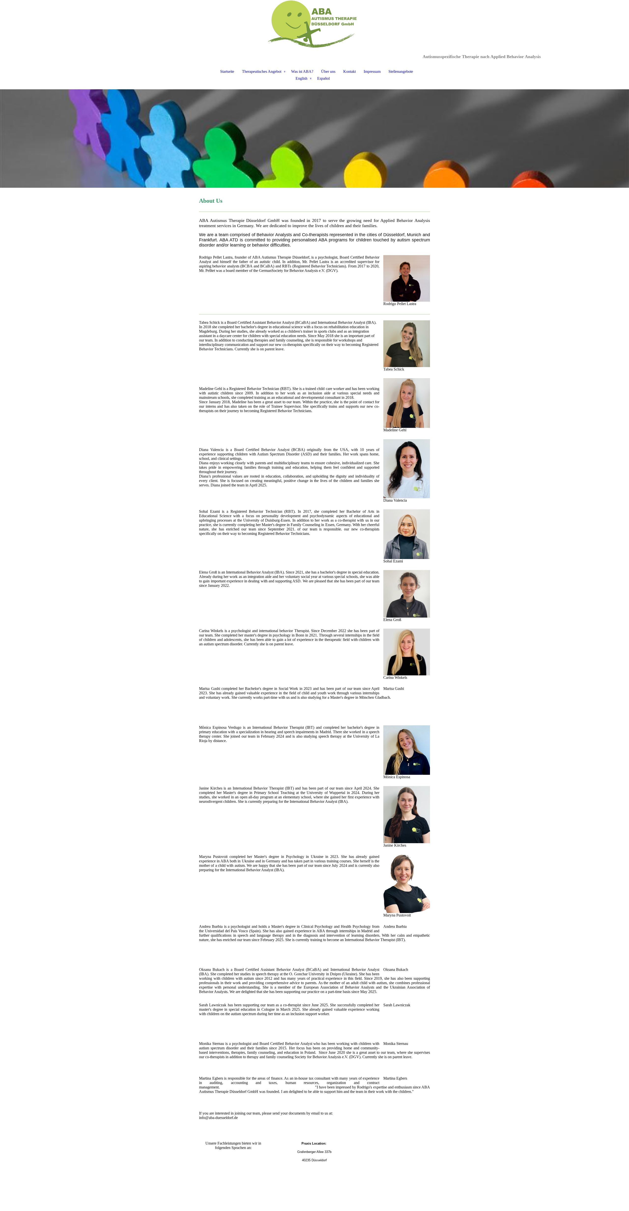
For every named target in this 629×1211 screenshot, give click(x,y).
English (301, 78)
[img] (314, 24)
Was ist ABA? (302, 71)
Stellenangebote (400, 71)
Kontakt (349, 71)
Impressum (372, 71)
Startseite (227, 71)
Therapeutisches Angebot (261, 71)
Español (323, 78)
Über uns (328, 71)
